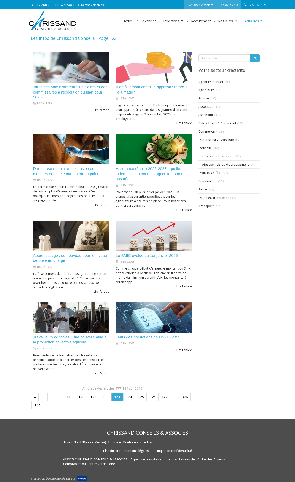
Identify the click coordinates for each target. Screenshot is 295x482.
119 (70, 397)
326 (185, 397)
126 (153, 397)
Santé (202, 189)
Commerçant (207, 131)
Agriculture (206, 90)
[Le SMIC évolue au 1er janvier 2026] (154, 236)
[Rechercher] (255, 58)
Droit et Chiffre (209, 172)
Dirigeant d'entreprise (214, 197)
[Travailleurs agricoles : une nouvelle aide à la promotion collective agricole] (71, 317)
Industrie (205, 148)
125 (141, 397)
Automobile (206, 114)
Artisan (203, 98)
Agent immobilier (211, 82)
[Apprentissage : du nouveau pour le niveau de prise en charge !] (71, 236)
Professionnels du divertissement (223, 164)
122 (105, 397)
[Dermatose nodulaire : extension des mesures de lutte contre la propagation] (71, 149)
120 (81, 397)
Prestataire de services (216, 156)
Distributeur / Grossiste (216, 139)
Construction (207, 181)
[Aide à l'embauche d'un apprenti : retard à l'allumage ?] (154, 67)
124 (129, 397)
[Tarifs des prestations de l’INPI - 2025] (154, 317)
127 (165, 397)
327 (37, 405)
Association (206, 106)
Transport (206, 206)
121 (93, 397)
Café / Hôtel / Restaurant (217, 123)
